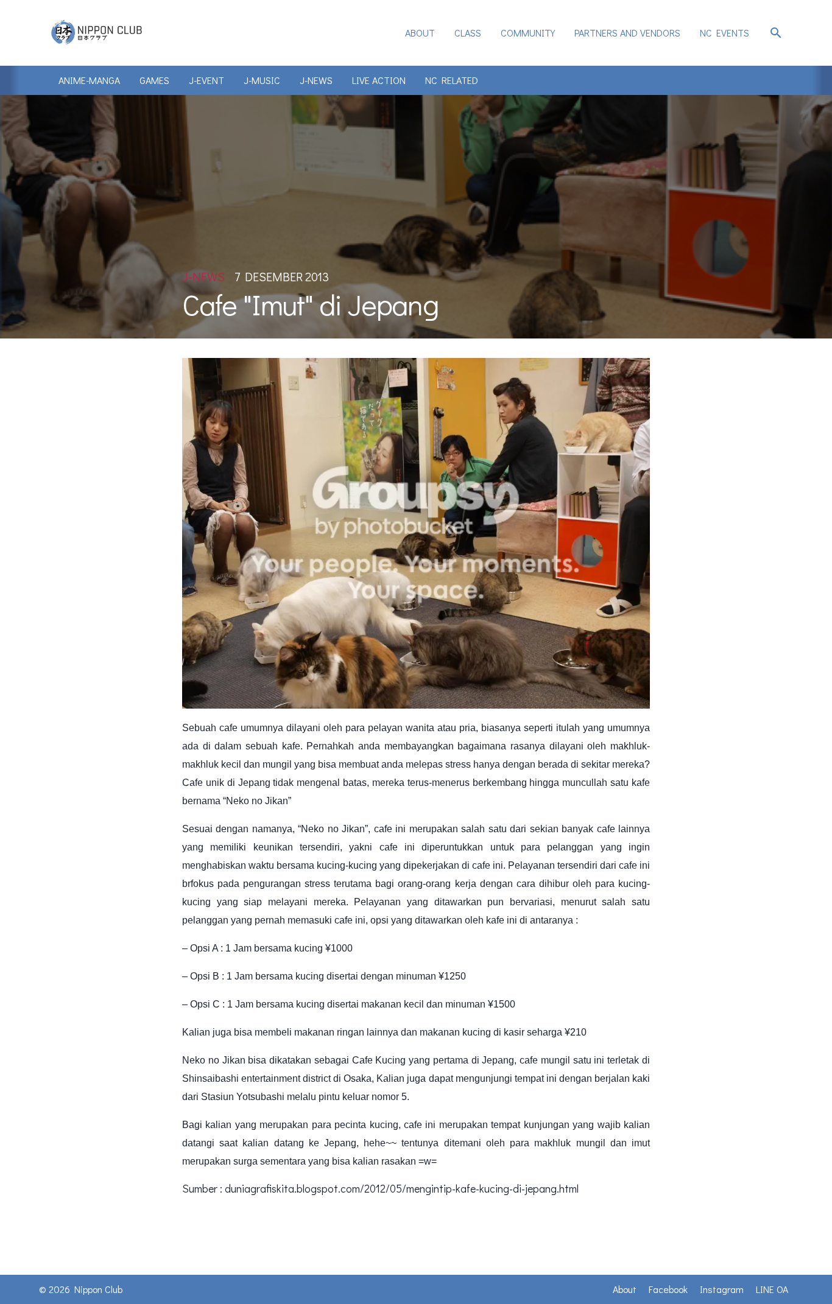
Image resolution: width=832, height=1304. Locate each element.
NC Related (451, 80)
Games (154, 80)
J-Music (262, 80)
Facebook (668, 1289)
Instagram (722, 1289)
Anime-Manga (89, 80)
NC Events (724, 32)
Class (467, 32)
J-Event (206, 80)
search (776, 33)
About (420, 32)
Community (528, 32)
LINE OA (772, 1289)
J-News (316, 80)
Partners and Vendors (627, 32)
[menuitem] (420, 32)
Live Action (379, 80)
